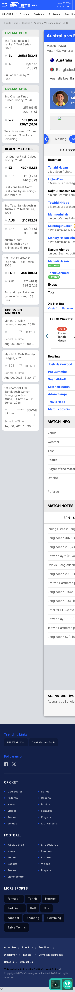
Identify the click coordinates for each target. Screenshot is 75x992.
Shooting (33, 918)
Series (38, 14)
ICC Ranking (49, 823)
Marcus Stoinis (59, 409)
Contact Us (26, 961)
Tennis (33, 898)
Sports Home (11, 23)
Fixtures (54, 14)
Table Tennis (16, 927)
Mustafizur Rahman (60, 308)
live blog (59, 139)
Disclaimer (10, 954)
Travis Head (56, 402)
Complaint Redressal (50, 954)
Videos (12, 810)
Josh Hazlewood (60, 364)
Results (46, 797)
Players (46, 817)
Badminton (14, 908)
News (11, 804)
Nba (46, 908)
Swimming (54, 918)
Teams (11, 817)
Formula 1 (13, 898)
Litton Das (55, 179)
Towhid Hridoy (58, 203)
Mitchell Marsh (59, 387)
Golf (33, 908)
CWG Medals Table (43, 742)
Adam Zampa (58, 394)
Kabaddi (13, 918)
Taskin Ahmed (58, 273)
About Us (27, 947)
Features (46, 810)
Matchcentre (15, 876)
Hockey (50, 898)
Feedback (45, 947)
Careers (9, 961)
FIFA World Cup (16, 742)
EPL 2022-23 (49, 844)
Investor (27, 954)
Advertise (10, 947)
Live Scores (15, 791)
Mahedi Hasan (58, 261)
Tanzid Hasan (58, 167)
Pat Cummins (57, 372)
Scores (24, 14)
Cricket (7, 14)
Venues (12, 823)
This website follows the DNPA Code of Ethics (31, 969)
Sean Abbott (57, 379)
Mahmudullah (58, 214)
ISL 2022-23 (15, 844)
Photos (45, 804)
